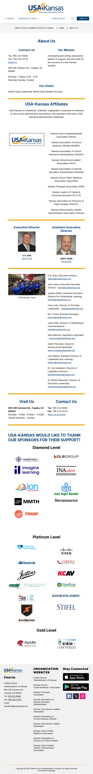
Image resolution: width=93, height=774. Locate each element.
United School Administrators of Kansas (34, 28)
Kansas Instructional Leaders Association (46, 710)
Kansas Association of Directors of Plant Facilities (45, 739)
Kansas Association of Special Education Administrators (43, 702)
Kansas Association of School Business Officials (44, 717)
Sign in (83, 18)
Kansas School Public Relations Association (43, 732)
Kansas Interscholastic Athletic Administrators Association (43, 748)
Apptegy (51, 771)
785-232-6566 (14, 696)
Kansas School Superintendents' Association (46, 686)
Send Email (27, 258)
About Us (74, 28)
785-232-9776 (14, 699)
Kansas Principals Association (41, 693)
